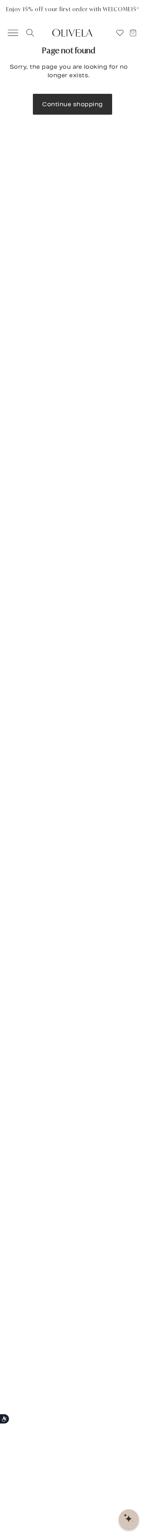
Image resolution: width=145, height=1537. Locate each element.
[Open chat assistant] (129, 1519)
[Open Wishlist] (119, 32)
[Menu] (9, 33)
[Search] (29, 32)
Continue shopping (72, 104)
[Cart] (136, 32)
